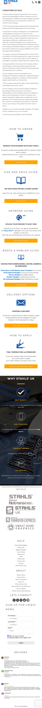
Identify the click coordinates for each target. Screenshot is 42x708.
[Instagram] (21, 600)
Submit (21, 643)
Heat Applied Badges (21, 545)
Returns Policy (21, 575)
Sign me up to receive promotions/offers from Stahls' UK (19, 637)
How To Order (21, 552)
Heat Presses (21, 554)
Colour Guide (21, 561)
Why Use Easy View (21, 584)
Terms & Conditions (21, 579)
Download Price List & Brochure (21, 586)
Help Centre (21, 547)
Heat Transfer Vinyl (21, 565)
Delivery (21, 563)
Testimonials (21, 559)
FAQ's (21, 556)
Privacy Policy (21, 577)
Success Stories (21, 588)
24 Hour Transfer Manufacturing (21, 591)
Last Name (12, 622)
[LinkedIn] (27, 600)
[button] (21, 137)
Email (10, 628)
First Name (12, 615)
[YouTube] (24, 600)
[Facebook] (14, 600)
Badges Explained (21, 550)
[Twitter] (17, 600)
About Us (21, 582)
